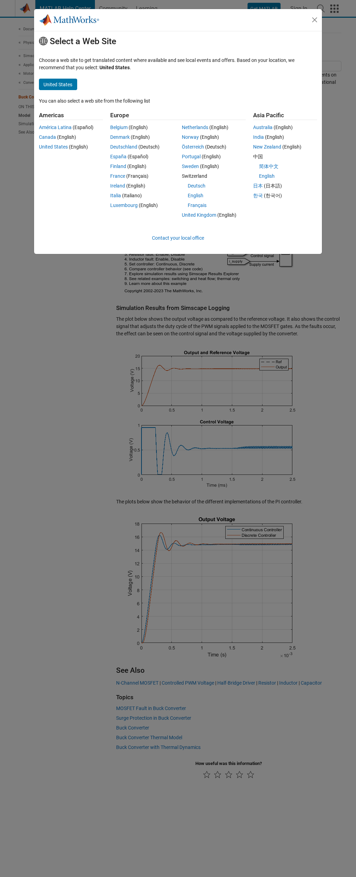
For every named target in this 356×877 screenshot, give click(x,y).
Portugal (191, 156)
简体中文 (268, 166)
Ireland (117, 186)
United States (53, 147)
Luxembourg (124, 205)
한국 (258, 195)
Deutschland (123, 147)
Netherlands (195, 127)
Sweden (190, 166)
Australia (263, 127)
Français (197, 205)
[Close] (314, 20)
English (195, 195)
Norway (190, 137)
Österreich (193, 147)
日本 (258, 186)
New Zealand (267, 147)
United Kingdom (199, 215)
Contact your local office (178, 238)
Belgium (119, 127)
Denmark (120, 137)
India (258, 137)
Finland (118, 166)
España (118, 156)
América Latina (55, 127)
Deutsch (196, 186)
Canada (47, 137)
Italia (115, 195)
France (117, 176)
